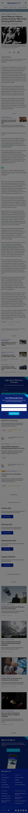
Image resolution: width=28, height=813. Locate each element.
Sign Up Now (14, 413)
